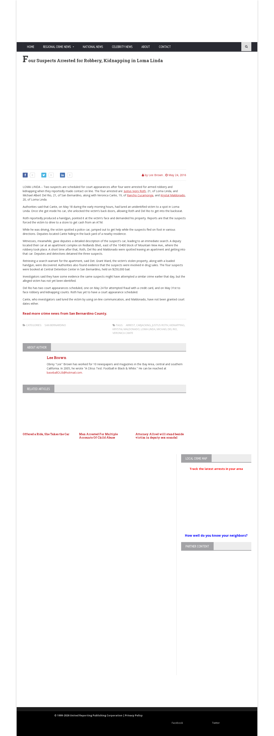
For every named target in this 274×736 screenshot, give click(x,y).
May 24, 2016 (177, 175)
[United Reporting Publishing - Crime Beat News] (31, 691)
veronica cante (123, 333)
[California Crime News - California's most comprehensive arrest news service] (144, 695)
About (145, 47)
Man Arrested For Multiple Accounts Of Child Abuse (98, 435)
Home (30, 47)
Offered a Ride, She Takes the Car (46, 434)
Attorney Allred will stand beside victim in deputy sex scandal (159, 435)
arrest (130, 325)
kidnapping (177, 325)
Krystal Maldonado (172, 195)
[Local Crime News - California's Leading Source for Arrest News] (58, 691)
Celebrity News (122, 47)
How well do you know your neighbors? (216, 535)
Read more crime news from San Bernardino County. (65, 313)
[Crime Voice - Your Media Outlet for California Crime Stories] (236, 691)
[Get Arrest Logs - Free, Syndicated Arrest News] (97, 695)
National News (93, 47)
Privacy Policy (134, 715)
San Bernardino (55, 325)
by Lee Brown (153, 175)
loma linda (148, 329)
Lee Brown (56, 357)
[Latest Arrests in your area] (216, 473)
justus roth (160, 325)
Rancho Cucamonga (140, 195)
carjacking (143, 325)
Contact (165, 47)
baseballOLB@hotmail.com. (65, 372)
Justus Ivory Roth (135, 191)
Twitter (216, 723)
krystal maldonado (126, 329)
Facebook (177, 723)
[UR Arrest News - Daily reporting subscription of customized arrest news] (196, 691)
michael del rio (167, 329)
